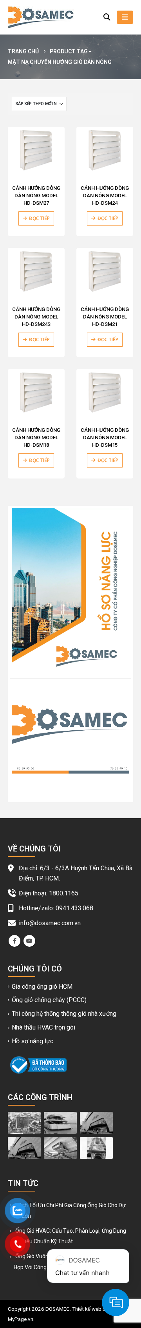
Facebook (14, 941)
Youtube (29, 941)
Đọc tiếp (39, 218)
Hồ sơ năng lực (32, 1041)
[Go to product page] (36, 150)
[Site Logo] (41, 17)
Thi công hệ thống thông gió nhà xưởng (64, 1013)
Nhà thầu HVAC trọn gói (43, 1027)
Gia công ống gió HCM (42, 986)
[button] (107, 17)
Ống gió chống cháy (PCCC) (49, 1000)
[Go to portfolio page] (24, 1122)
